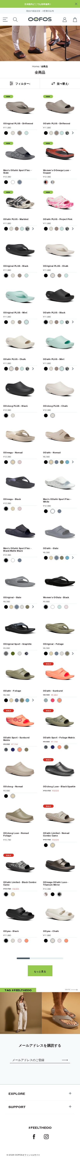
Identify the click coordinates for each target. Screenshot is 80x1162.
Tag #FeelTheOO (18, 990)
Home (35, 66)
